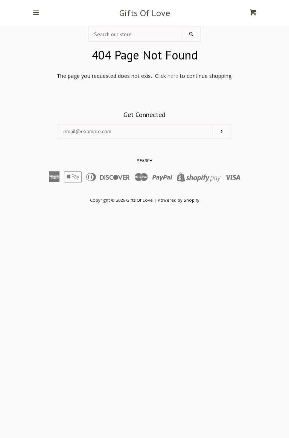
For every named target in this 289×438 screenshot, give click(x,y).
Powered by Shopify (178, 200)
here (172, 75)
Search (144, 160)
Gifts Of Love (144, 13)
